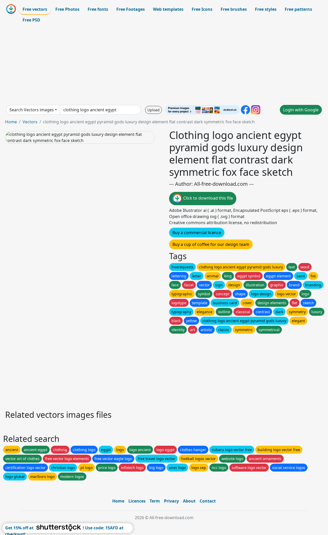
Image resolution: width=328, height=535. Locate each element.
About (189, 501)
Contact (208, 501)
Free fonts (98, 9)
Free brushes (234, 9)
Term (155, 501)
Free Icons (202, 9)
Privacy (171, 501)
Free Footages (130, 9)
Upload (153, 109)
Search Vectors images (31, 110)
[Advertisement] (164, 65)
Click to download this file (207, 198)
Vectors (30, 122)
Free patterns (298, 9)
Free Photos (67, 9)
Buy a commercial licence (196, 232)
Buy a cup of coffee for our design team (210, 244)
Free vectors (35, 9)
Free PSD (31, 20)
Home (11, 122)
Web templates (168, 9)
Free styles (265, 9)
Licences (137, 501)
